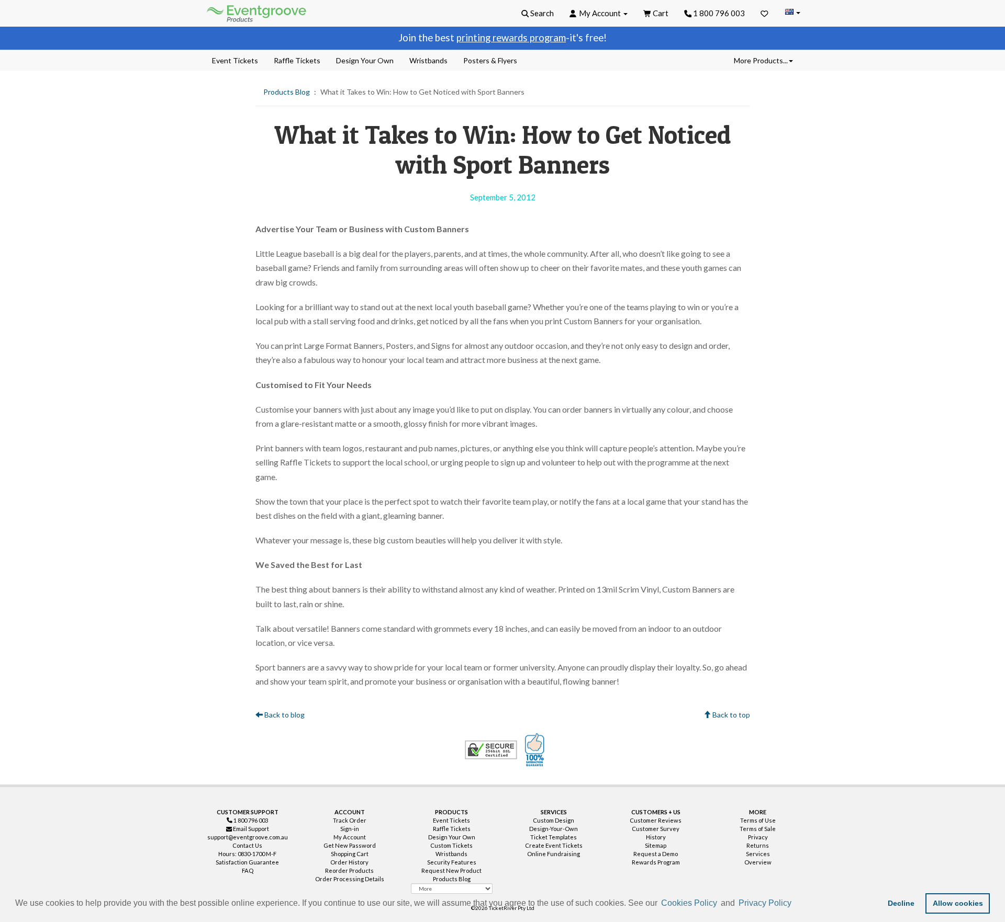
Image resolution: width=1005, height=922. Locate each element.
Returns (757, 845)
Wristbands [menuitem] (428, 60)
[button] (797, 904)
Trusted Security (491, 750)
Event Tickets (451, 820)
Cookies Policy (689, 902)
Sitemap (655, 845)
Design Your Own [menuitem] (365, 60)
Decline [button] (901, 903)
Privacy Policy (765, 902)
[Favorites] (764, 13)
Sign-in (349, 828)
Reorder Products (349, 870)
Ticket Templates (553, 837)
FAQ (247, 870)
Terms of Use (758, 820)
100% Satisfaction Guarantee (536, 750)
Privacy (758, 837)
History (656, 837)
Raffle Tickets (452, 828)
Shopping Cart (349, 853)
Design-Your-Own (553, 828)
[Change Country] (792, 13)
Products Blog (286, 91)
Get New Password (349, 845)
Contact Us (247, 845)
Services (758, 853)
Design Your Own (451, 837)
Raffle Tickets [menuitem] (297, 60)
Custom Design (553, 820)
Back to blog (284, 714)
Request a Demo (655, 853)
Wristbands (451, 853)
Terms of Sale (758, 828)
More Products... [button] (761, 60)
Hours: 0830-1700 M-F (247, 853)
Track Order (349, 820)
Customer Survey (655, 828)
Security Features (451, 862)
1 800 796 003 (718, 13)
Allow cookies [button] (958, 903)
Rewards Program (656, 862)
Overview (758, 862)
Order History (349, 862)
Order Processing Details (349, 878)
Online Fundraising (553, 853)
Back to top (730, 714)
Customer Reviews (656, 820)
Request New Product (451, 870)
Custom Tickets (451, 845)
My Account (349, 837)
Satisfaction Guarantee (247, 862)
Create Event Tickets (554, 845)
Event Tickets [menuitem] (235, 60)
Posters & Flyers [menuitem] (490, 60)
